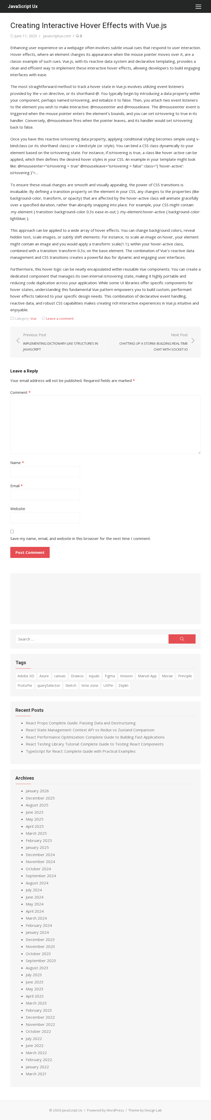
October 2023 (38, 953)
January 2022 (37, 1066)
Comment (20, 392)
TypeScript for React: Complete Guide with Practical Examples (81, 751)
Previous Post (60, 342)
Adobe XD (25, 675)
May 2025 (34, 819)
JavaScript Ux (23, 6)
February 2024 (39, 925)
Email (16, 485)
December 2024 (40, 854)
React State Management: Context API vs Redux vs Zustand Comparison (90, 729)
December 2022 (40, 1017)
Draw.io (77, 675)
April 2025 (35, 826)
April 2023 (35, 996)
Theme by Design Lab (145, 1110)
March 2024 (36, 918)
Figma (110, 675)
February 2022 (39, 1059)
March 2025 (36, 833)
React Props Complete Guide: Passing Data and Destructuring (81, 722)
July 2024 (34, 889)
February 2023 (39, 1010)
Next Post (153, 342)
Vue (33, 318)
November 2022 (40, 1024)
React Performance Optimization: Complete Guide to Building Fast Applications (95, 737)
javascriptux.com (57, 35)
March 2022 (36, 1052)
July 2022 (34, 1038)
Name (17, 462)
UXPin (108, 685)
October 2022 (38, 1031)
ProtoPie (24, 685)
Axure (44, 675)
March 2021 (36, 1073)
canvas (60, 675)
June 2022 (34, 1045)
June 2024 (34, 897)
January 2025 (37, 847)
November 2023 (40, 946)
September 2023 (41, 960)
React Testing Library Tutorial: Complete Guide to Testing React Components (95, 743)
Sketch (70, 685)
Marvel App (147, 675)
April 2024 (35, 911)
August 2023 (37, 967)
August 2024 (37, 882)
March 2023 (36, 1003)
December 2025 (40, 798)
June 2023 (34, 981)
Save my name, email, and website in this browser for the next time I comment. (80, 538)
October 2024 (38, 868)
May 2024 (34, 903)
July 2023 (34, 974)
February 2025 (39, 840)
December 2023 (40, 939)
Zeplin (123, 685)
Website (17, 508)
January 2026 (37, 790)
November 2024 (40, 861)
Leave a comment (60, 318)
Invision (126, 675)
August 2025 (37, 804)
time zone (90, 685)
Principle (185, 675)
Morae (167, 675)
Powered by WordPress (105, 1110)
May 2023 (34, 988)
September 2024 (41, 875)
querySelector (48, 685)
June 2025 (34, 812)
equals (94, 675)
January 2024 (37, 932)
